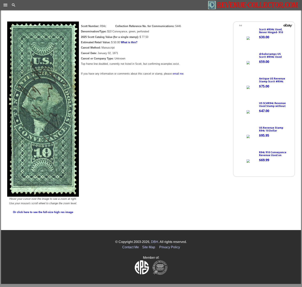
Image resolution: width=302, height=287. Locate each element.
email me (178, 73)
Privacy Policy (169, 247)
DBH (154, 242)
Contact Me (130, 247)
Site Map (148, 247)
